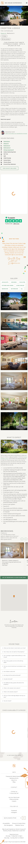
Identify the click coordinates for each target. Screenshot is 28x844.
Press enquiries (14, 799)
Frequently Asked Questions (14, 776)
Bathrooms (14, 288)
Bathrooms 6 (7, 147)
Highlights (5, 282)
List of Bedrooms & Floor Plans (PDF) (14, 577)
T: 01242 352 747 (14, 793)
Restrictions (7, 141)
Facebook (14, 810)
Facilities (22, 282)
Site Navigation (8, 825)
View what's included (9, 168)
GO (24, 818)
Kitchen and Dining (7, 285)
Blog (14, 782)
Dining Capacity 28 (9, 150)
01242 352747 (18, 755)
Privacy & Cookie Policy (18, 823)
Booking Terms (14, 778)
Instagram (14, 812)
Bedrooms (5, 288)
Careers (14, 801)
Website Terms (19, 825)
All (22, 288)
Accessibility (6, 823)
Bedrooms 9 (7, 145)
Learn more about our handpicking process (16, 133)
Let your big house (14, 797)
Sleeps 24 (3, 33)
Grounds (14, 282)
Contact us (14, 791)
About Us (14, 780)
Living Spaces (20, 285)
